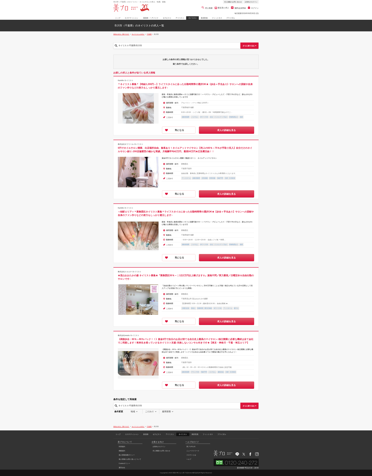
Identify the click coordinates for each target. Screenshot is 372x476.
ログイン (255, 8)
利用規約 (122, 446)
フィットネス (217, 18)
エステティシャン (131, 18)
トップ (117, 18)
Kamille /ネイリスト (125, 80)
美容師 (145, 434)
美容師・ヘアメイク (150, 18)
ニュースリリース (192, 451)
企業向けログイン (251, 2)
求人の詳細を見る (226, 130)
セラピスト (167, 18)
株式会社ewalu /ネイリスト (128, 335)
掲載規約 (122, 451)
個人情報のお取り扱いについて (130, 459)
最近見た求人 (223, 8)
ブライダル (230, 18)
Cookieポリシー (124, 463)
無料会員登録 (240, 8)
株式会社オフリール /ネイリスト (130, 144)
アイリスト (180, 18)
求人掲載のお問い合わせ (233, 2)
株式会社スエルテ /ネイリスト (129, 272)
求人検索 (209, 8)
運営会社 (122, 467)
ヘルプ (188, 459)
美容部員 (204, 18)
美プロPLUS (190, 446)
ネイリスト (192, 18)
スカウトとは (191, 455)
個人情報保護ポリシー (127, 455)
